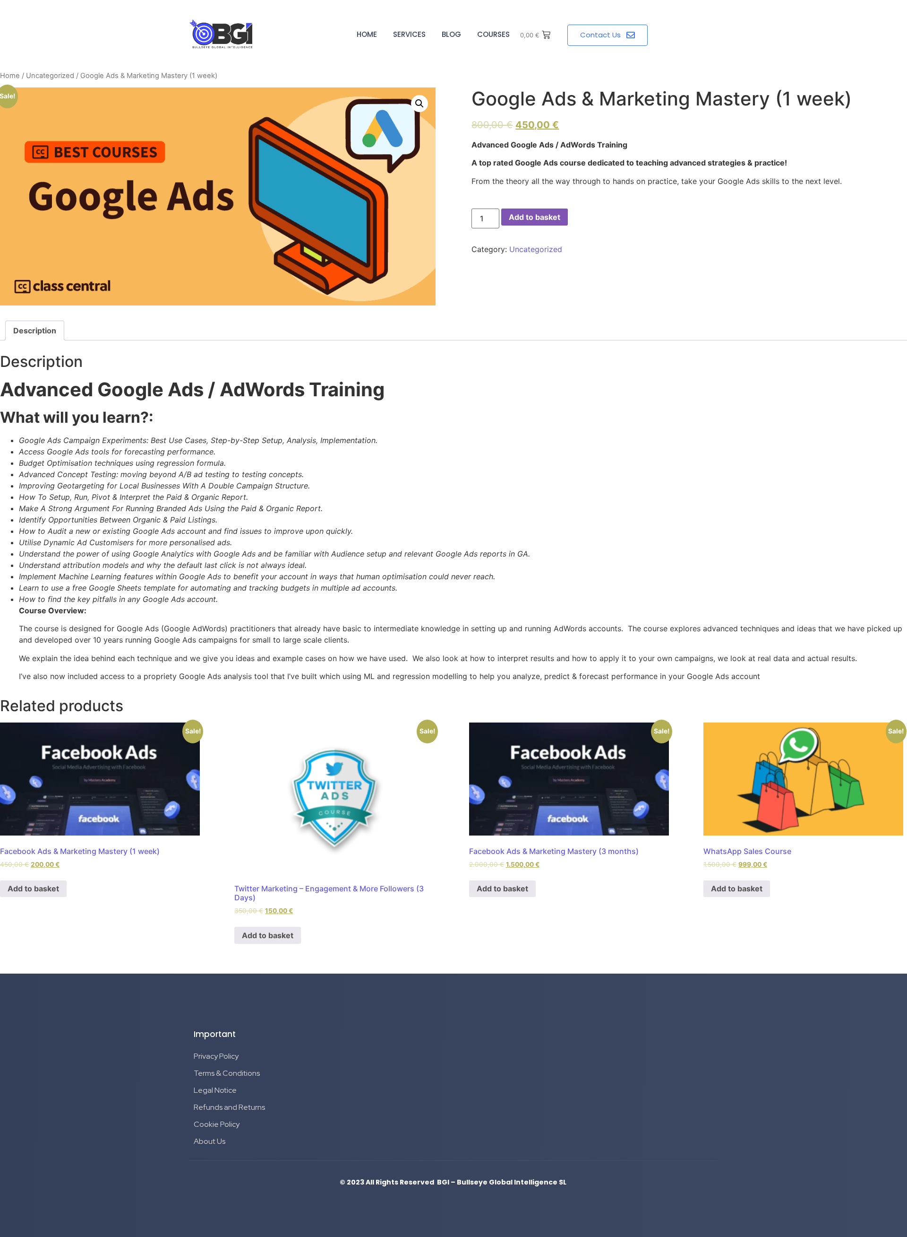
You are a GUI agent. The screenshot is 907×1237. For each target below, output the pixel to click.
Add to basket (534, 217)
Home (367, 34)
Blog (451, 34)
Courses (493, 34)
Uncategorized (50, 75)
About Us (209, 1141)
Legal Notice (215, 1090)
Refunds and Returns (229, 1107)
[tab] (34, 330)
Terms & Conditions (227, 1073)
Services (409, 34)
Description (34, 330)
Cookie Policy (217, 1124)
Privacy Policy (216, 1056)
